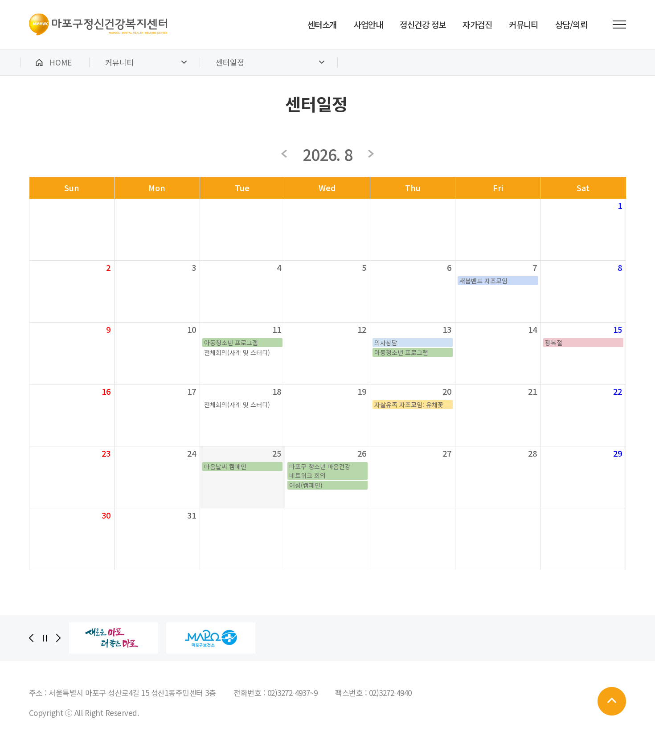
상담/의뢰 (571, 24)
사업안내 (368, 24)
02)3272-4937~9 (292, 692)
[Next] (58, 638)
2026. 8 (328, 154)
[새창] (113, 638)
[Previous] (31, 638)
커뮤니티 (523, 24)
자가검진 (477, 24)
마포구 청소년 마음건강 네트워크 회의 (320, 471)
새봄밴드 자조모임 (483, 280)
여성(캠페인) (306, 485)
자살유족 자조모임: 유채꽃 (408, 404)
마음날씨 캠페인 (225, 466)
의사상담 (385, 342)
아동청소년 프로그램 (231, 342)
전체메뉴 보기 (619, 24)
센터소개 (322, 24)
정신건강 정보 (423, 24)
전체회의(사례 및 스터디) (237, 352)
